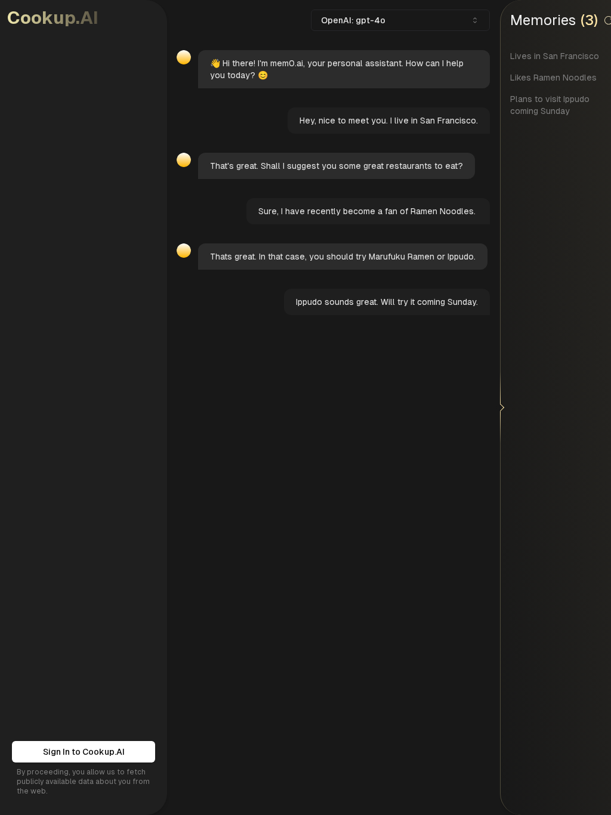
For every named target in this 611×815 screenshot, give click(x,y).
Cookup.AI (52, 17)
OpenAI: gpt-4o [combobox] (353, 20)
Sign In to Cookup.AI (84, 752)
